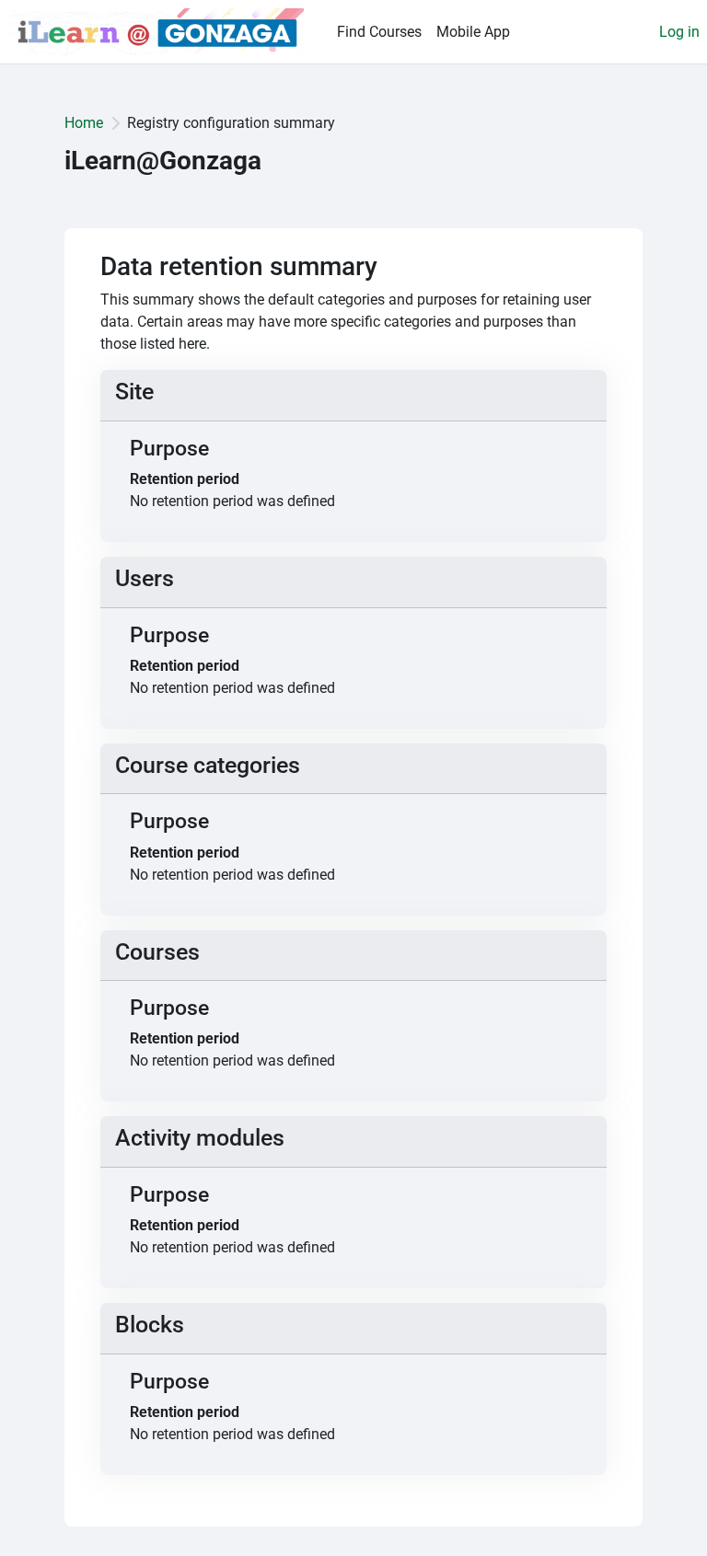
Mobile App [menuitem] (473, 31)
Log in (679, 31)
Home (83, 123)
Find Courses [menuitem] (379, 31)
